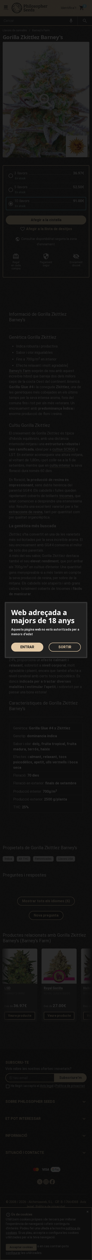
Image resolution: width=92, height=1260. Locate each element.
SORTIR (64, 647)
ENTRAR (27, 647)
